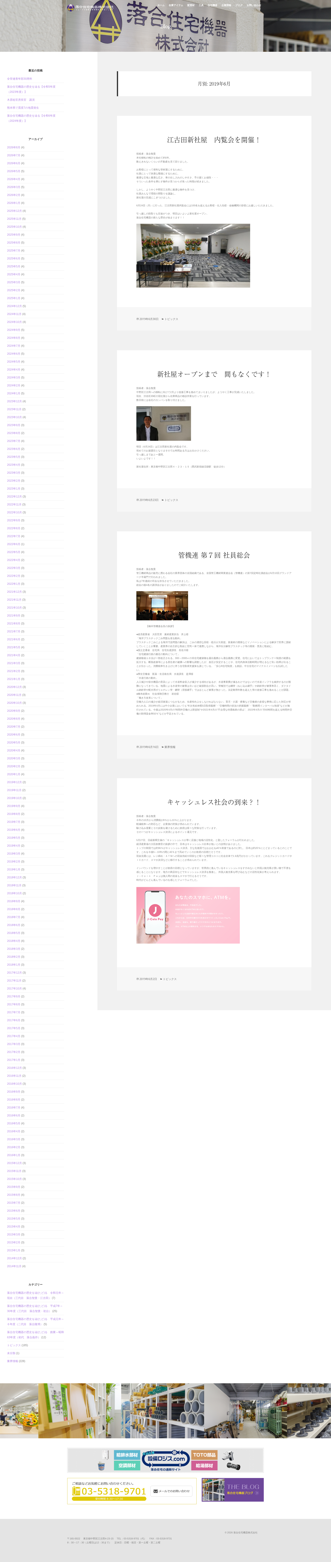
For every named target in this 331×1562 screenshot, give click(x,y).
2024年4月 (13, 369)
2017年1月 (13, 1059)
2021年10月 (14, 607)
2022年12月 (14, 496)
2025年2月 (13, 290)
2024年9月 (13, 329)
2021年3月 (13, 663)
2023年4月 (13, 464)
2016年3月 (13, 1139)
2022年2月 (13, 575)
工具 (201, 6)
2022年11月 (14, 504)
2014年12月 (14, 1258)
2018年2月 (13, 956)
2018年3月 (13, 948)
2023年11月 (14, 409)
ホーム (161, 6)
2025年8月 (13, 242)
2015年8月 (13, 1194)
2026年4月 (13, 179)
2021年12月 (14, 591)
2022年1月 (13, 583)
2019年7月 (13, 821)
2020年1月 (13, 774)
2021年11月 (14, 599)
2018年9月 (13, 901)
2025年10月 (14, 226)
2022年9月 (13, 520)
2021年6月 (13, 639)
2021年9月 (13, 615)
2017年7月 (13, 1012)
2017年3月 (13, 1044)
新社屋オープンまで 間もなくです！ (214, 374)
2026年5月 (13, 171)
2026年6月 (13, 163)
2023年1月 (13, 488)
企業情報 (226, 6)
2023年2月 (13, 480)
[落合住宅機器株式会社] (92, 6)
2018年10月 (14, 893)
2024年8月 (13, 337)
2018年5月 (13, 933)
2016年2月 (13, 1147)
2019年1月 (13, 869)
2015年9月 (13, 1186)
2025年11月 (14, 218)
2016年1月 (13, 1155)
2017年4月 (13, 1036)
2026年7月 (13, 155)
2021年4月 (13, 655)
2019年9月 (13, 806)
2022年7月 (13, 536)
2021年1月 (13, 679)
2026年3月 (13, 187)
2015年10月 (14, 1178)
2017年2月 (13, 1052)
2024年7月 (13, 345)
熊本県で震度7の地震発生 (23, 107)
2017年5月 (13, 1028)
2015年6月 (13, 1210)
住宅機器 (212, 6)
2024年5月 (13, 361)
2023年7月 (13, 441)
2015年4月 (13, 1226)
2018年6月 (13, 925)
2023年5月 (13, 456)
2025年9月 (13, 234)
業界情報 (12, 1361)
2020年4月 (13, 750)
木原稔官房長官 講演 (21, 99)
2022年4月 (13, 560)
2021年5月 (13, 647)
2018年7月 (13, 917)
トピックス (14, 1345)
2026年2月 (13, 195)
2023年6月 (13, 448)
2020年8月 (13, 718)
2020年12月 (14, 687)
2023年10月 (14, 417)
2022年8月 (13, 528)
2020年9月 (13, 710)
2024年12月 (14, 306)
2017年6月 (13, 1020)
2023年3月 (13, 472)
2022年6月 (13, 544)
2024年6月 (13, 353)
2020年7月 (13, 726)
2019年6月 (13, 829)
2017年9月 (13, 996)
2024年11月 (14, 314)
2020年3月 (13, 758)
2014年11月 (14, 1266)
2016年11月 (14, 1075)
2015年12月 (14, 1163)
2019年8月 (13, 813)
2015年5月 (13, 1218)
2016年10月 (14, 1083)
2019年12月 (14, 782)
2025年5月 (13, 266)
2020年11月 (14, 694)
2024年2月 (13, 385)
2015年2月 (13, 1242)
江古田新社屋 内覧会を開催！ (214, 139)
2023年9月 (13, 425)
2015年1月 (13, 1250)
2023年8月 (13, 433)
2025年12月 (14, 210)
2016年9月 (13, 1091)
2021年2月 (13, 671)
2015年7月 (13, 1202)
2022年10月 (14, 512)
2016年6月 (13, 1115)
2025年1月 (13, 298)
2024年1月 (13, 393)
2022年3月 (13, 567)
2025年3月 (13, 282)
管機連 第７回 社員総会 (214, 555)
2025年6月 (13, 258)
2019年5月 (13, 837)
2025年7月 (13, 250)
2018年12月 (14, 877)
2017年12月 (14, 972)
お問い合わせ (254, 6)
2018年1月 (13, 964)
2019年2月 (13, 861)
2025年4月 (13, 274)
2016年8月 (13, 1099)
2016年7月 (13, 1107)
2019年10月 (14, 798)
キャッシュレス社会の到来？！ (214, 802)
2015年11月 (14, 1171)
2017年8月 (13, 1004)
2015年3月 (13, 1234)
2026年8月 (13, 147)
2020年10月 (14, 702)
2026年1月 (13, 202)
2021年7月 (13, 631)
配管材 (191, 6)
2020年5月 (13, 742)
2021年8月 (13, 623)
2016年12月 (14, 1067)
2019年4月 (13, 845)
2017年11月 (14, 980)
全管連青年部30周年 (19, 78)
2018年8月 (13, 909)
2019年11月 (14, 790)
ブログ (239, 6)
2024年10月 (14, 322)
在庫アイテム (176, 6)
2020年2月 (13, 766)
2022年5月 (13, 552)
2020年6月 (13, 734)
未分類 (11, 1353)
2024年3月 (13, 377)
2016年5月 (13, 1123)
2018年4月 (13, 940)
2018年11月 (14, 885)
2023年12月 (14, 401)
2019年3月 (13, 853)
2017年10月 (14, 988)
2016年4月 (13, 1131)
